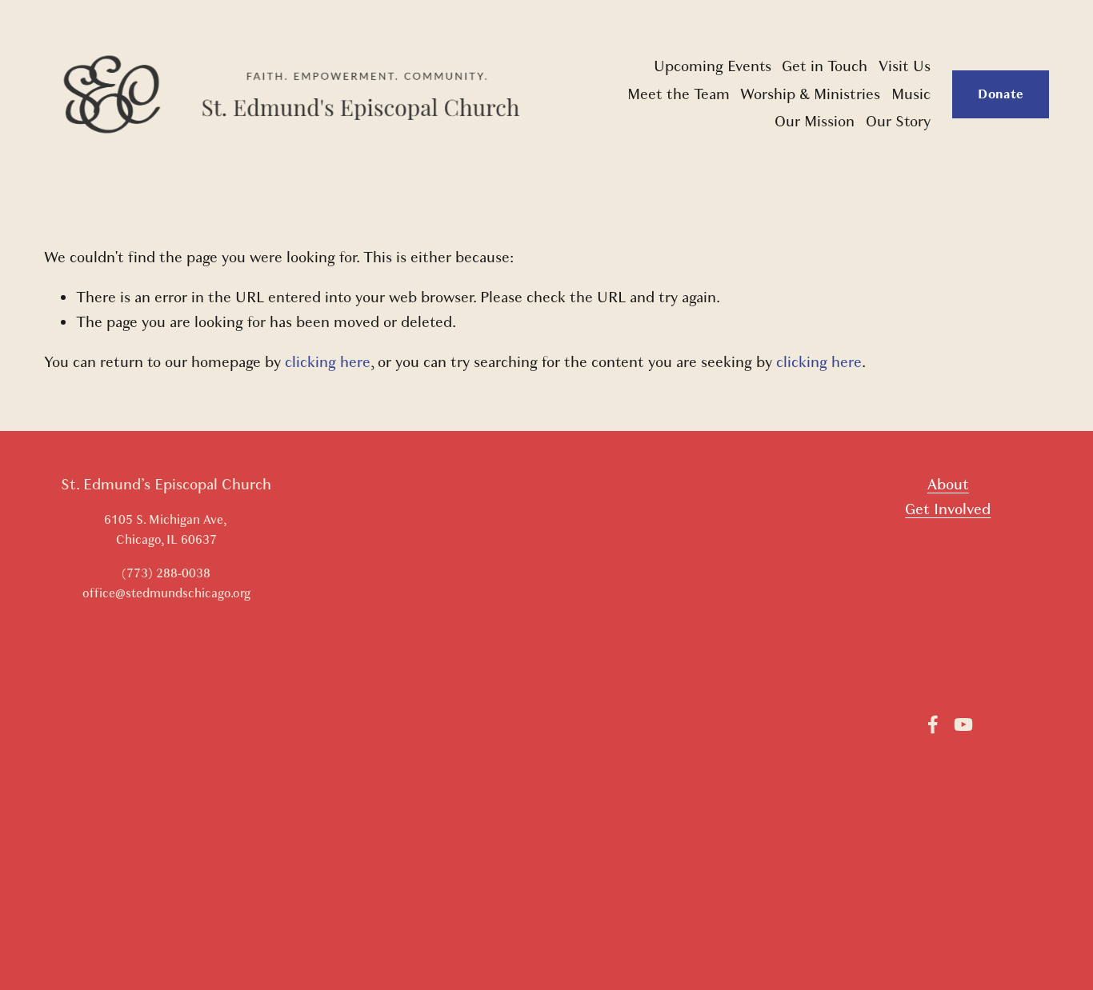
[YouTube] (963, 724)
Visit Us (905, 66)
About (948, 484)
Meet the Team (678, 94)
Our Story (898, 121)
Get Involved (948, 509)
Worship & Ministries (810, 94)
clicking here (327, 362)
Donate (1000, 94)
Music (911, 94)
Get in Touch (824, 66)
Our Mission (815, 121)
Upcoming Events (712, 66)
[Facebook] (933, 724)
